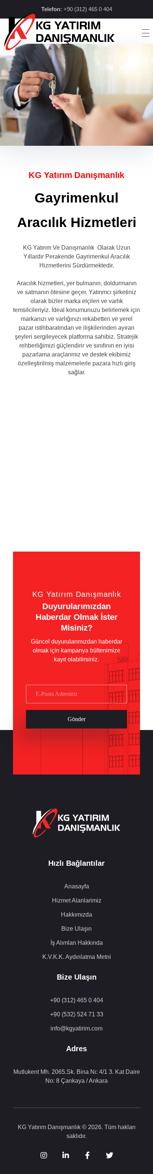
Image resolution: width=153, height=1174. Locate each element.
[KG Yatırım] (59, 31)
